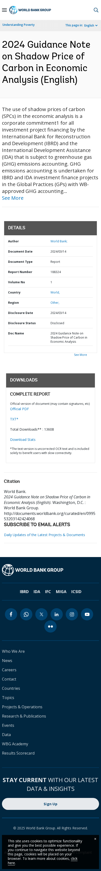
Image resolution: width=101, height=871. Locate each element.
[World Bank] (50, 570)
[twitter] (41, 614)
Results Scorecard (18, 753)
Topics (8, 697)
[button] (96, 10)
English (89, 25)
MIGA (61, 591)
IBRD (24, 591)
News (7, 660)
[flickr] (50, 626)
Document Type (20, 262)
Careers (9, 669)
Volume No (16, 282)
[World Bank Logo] (30, 10)
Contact (9, 679)
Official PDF (19, 409)
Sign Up (50, 804)
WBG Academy (15, 744)
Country (14, 292)
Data (6, 734)
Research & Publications (24, 716)
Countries (11, 688)
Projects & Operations (22, 707)
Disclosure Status (22, 323)
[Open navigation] (4, 10)
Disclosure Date (20, 313)
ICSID (76, 591)
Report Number (20, 272)
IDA (37, 591)
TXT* (14, 419)
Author (13, 241)
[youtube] (87, 614)
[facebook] (11, 614)
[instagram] (72, 614)
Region (13, 303)
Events (8, 725)
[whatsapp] (26, 614)
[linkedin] (56, 614)
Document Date (20, 251)
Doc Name (16, 333)
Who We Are (13, 651)
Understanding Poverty (18, 25)
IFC (48, 591)
